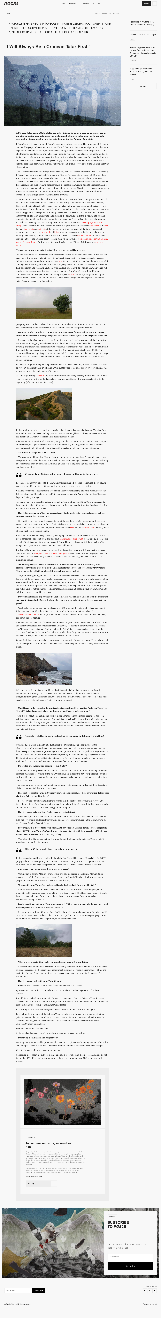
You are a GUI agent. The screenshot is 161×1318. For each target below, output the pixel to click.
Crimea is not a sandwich (71, 539)
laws (72, 528)
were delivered (84, 236)
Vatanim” (41, 376)
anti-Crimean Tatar (54, 553)
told (61, 261)
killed (105, 226)
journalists (29, 229)
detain (72, 274)
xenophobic (39, 553)
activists (42, 229)
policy (66, 553)
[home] (11, 3)
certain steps (89, 528)
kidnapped (94, 226)
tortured (46, 232)
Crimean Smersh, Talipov (27, 615)
